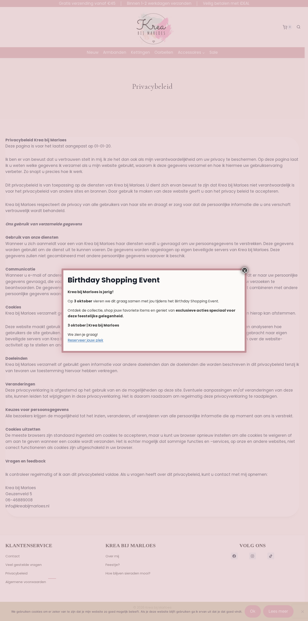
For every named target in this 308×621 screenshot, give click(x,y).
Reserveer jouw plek (85, 340)
